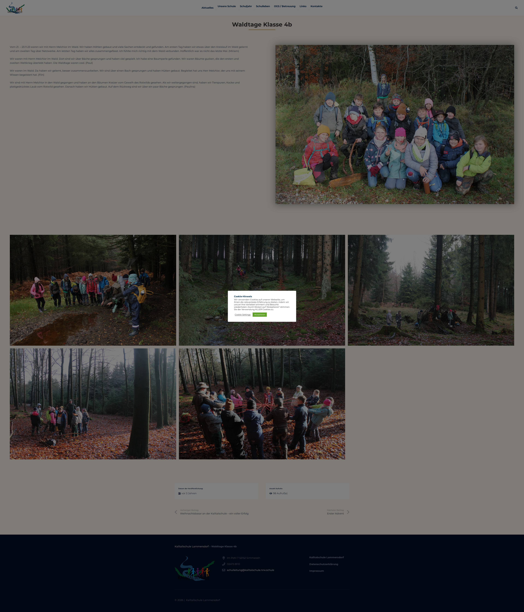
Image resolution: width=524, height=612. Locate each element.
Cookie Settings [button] (243, 314)
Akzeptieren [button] (259, 314)
